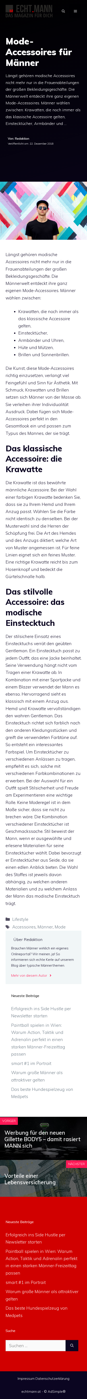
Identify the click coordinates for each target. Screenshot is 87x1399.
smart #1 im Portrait (31, 1063)
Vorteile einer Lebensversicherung (30, 1179)
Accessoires (24, 927)
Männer (45, 927)
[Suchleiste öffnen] (63, 11)
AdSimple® (57, 1391)
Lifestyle (20, 919)
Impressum (26, 1378)
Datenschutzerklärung (52, 1378)
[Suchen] (72, 1345)
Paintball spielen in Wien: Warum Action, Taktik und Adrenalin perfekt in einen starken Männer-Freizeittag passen (38, 1039)
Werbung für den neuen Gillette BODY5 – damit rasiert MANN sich (42, 1139)
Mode (60, 927)
